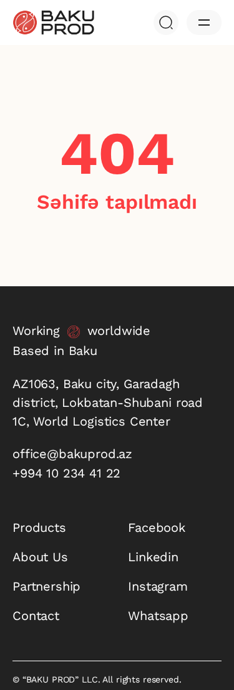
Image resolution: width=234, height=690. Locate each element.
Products (39, 527)
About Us (40, 556)
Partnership (46, 586)
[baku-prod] (53, 22)
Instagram (158, 586)
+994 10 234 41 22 (66, 473)
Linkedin (153, 556)
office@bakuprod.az (72, 453)
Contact (35, 615)
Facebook (156, 527)
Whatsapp (158, 615)
